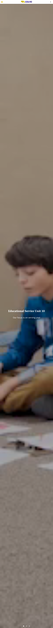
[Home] (26, 2)
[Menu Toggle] (2, 2)
